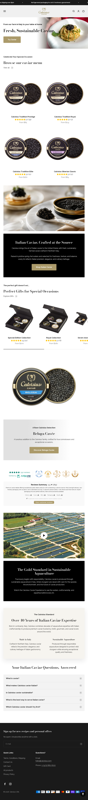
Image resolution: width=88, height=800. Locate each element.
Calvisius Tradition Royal (65, 117)
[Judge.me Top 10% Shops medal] (75, 474)
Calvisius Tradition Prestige (23, 117)
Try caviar (65, 11)
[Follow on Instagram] (10, 784)
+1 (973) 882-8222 (48, 765)
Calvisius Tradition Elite (23, 172)
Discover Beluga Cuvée (44, 450)
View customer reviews (44, 502)
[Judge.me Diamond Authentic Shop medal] (39, 474)
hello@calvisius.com (44, 761)
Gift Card (7, 766)
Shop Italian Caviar (44, 267)
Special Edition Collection (19, 338)
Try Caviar (12, 40)
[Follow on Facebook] (4, 784)
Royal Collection (53, 338)
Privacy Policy (8, 774)
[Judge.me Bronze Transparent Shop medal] (57, 474)
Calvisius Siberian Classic (65, 172)
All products (8, 770)
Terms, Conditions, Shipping (14, 758)
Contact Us (7, 762)
